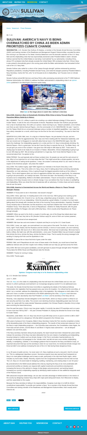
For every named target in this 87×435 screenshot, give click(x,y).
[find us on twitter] (71, 427)
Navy (14, 282)
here (25, 112)
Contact (43, 2)
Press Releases (25, 28)
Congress (62, 293)
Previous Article (72, 409)
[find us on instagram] (78, 427)
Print (8, 400)
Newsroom (32, 2)
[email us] (82, 427)
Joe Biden (45, 296)
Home (9, 28)
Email (13, 400)
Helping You (19, 2)
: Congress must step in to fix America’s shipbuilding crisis (46, 272)
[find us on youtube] (74, 427)
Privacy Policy (43, 433)
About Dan (7, 2)
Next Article (13, 409)
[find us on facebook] (67, 427)
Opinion (22, 272)
